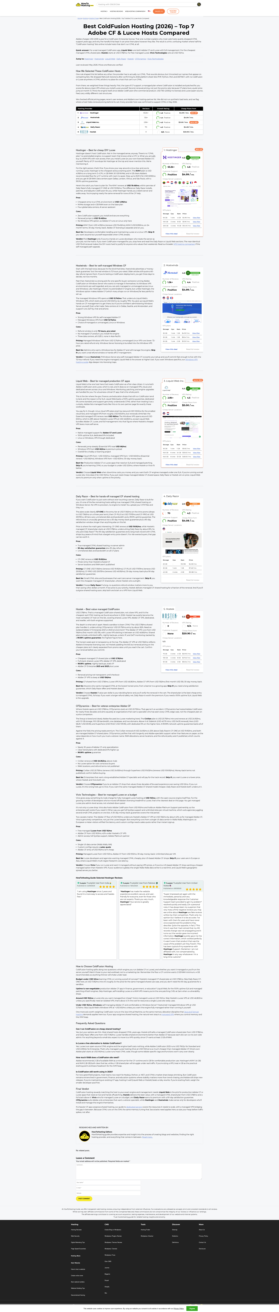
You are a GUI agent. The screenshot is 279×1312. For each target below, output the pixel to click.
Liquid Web (110, 59)
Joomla (107, 1268)
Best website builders (78, 1282)
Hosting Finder (173, 11)
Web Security (75, 1236)
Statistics (175, 1236)
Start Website (75, 1263)
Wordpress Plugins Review (113, 1236)
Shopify (107, 1287)
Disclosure (202, 1249)
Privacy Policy (179, 1308)
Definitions (175, 1242)
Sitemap (174, 1230)
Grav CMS (108, 1261)
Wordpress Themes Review (113, 1242)
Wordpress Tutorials (111, 1249)
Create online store (77, 1275)
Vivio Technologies (155, 59)
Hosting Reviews (116, 11)
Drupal (107, 1280)
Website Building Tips (78, 1288)
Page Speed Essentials (78, 1249)
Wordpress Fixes (110, 1255)
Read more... (147, 1137)
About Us (202, 1230)
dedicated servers (134, 1107)
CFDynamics (140, 59)
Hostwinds (99, 59)
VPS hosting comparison (184, 244)
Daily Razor (121, 59)
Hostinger (88, 59)
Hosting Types (94, 18)
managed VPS (167, 1014)
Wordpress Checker (147, 1236)
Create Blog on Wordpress (113, 1230)
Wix (106, 1293)
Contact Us (202, 1242)
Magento (107, 1274)
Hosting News (75, 1256)
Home (80, 18)
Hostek (130, 59)
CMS (107, 1224)
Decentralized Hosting (78, 1295)
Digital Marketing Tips (78, 1242)
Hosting (85, 18)
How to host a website (78, 1269)
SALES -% (159, 11)
